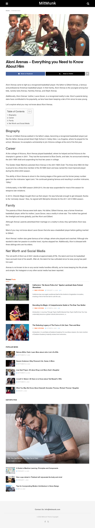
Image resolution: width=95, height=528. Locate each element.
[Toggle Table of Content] (28, 112)
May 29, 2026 (21, 489)
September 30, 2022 (23, 364)
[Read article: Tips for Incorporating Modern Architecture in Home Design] (10, 488)
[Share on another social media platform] (87, 74)
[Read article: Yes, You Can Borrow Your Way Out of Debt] (47, 434)
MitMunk (47, 3)
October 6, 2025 (51, 328)
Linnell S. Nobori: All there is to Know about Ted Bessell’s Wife (39, 379)
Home (8, 10)
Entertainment (15, 10)
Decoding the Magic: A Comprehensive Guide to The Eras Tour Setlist (59, 305)
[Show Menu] (7, 3)
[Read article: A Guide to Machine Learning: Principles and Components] (10, 470)
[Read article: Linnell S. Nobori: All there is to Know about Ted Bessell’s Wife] (10, 381)
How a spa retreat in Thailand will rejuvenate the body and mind (39, 477)
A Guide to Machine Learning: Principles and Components (37, 468)
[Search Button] (88, 3)
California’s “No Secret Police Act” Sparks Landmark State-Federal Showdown (57, 286)
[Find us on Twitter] (48, 521)
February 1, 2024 (22, 480)
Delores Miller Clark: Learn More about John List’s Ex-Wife (37, 352)
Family (11, 120)
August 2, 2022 (22, 391)
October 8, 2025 (51, 308)
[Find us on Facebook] (45, 521)
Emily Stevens (39, 290)
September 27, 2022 (23, 355)
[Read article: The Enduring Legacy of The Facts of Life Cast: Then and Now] (17, 332)
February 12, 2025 (23, 471)
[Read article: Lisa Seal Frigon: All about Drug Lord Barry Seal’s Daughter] (10, 372)
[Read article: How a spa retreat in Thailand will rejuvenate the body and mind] (10, 479)
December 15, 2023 (15, 461)
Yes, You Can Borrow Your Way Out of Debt (23, 458)
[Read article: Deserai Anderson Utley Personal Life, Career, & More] (10, 363)
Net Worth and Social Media (19, 123)
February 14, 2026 (52, 290)
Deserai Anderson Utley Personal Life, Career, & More (35, 361)
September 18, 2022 (23, 373)
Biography (12, 115)
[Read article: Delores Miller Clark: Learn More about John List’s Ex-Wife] (10, 354)
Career (11, 117)
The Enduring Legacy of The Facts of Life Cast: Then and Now (56, 325)
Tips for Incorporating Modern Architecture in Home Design (37, 486)
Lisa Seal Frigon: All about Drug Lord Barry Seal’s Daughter (37, 370)
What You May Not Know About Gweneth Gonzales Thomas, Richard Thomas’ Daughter (47, 388)
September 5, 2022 (23, 382)
